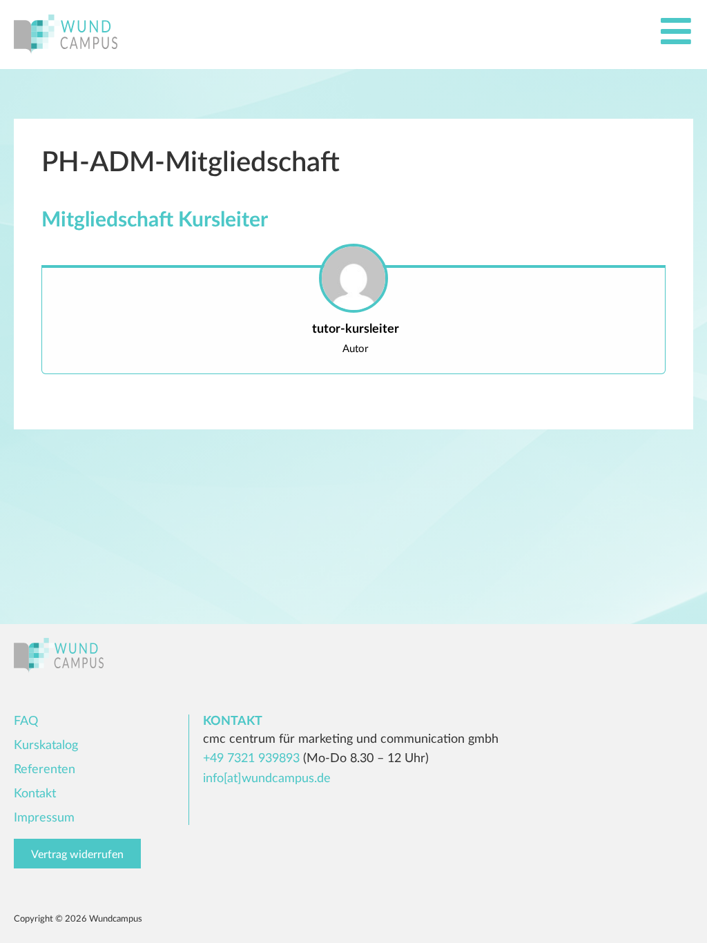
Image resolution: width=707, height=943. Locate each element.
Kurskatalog (46, 745)
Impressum (44, 818)
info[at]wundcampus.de (267, 778)
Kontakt (35, 794)
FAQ (26, 721)
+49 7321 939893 (251, 758)
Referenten (44, 770)
